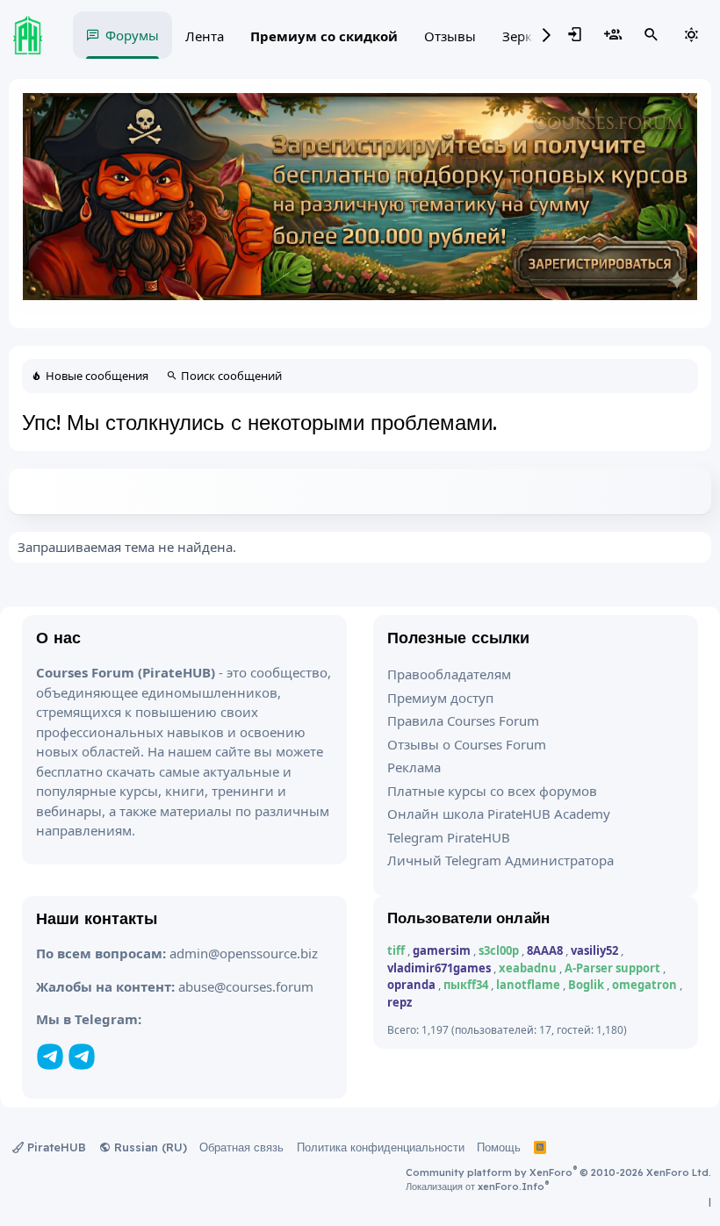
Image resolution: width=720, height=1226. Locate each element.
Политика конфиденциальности (380, 1147)
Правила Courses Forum (463, 720)
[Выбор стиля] (691, 35)
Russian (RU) (149, 1147)
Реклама (414, 767)
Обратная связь (241, 1147)
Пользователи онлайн (468, 917)
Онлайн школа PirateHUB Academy (498, 813)
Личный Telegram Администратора (500, 860)
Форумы (132, 35)
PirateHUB (55, 1147)
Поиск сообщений (231, 376)
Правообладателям (449, 674)
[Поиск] (651, 35)
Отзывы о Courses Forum (466, 744)
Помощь (499, 1147)
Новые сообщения (97, 376)
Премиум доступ (440, 697)
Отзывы (450, 36)
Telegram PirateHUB (448, 837)
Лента (204, 36)
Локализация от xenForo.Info (477, 1186)
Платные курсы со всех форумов (492, 790)
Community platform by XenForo (558, 1172)
